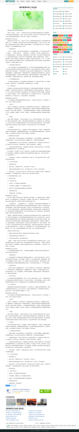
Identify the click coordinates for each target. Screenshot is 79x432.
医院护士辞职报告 (68, 23)
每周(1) (64, 40)
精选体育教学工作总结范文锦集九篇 (36, 416)
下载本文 (34, 9)
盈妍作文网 (30, 425)
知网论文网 (43, 425)
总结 (15, 385)
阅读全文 (31, 9)
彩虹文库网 (13, 427)
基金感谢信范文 (58, 61)
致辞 (56, 73)
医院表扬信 (67, 11)
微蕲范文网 (9, 427)
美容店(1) (70, 49)
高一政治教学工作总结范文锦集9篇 (13, 414)
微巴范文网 (38, 430)
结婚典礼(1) (55, 42)
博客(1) (54, 40)
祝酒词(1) (60, 40)
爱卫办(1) (55, 35)
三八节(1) (55, 47)
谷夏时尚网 (26, 425)
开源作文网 (21, 425)
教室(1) (66, 42)
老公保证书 (57, 23)
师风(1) (65, 47)
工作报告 (57, 71)
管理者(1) (61, 35)
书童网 (34, 425)
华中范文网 (38, 425)
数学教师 (8, 385)
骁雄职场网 (26, 427)
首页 (18, 1)
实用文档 (45, 1)
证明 (56, 69)
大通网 (60, 425)
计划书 (66, 73)
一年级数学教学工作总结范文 (45, 423)
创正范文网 (53, 427)
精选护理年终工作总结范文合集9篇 (16, 423)
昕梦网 (30, 427)
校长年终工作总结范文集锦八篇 (13, 410)
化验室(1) (61, 47)
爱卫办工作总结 (68, 18)
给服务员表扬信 (68, 21)
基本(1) (63, 37)
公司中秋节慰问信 (58, 25)
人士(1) (54, 44)
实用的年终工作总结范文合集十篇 (36, 420)
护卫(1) (59, 37)
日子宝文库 (64, 425)
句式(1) (54, 37)
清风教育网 (43, 427)
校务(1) (64, 44)
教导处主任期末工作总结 (11, 416)
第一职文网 (21, 427)
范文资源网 (69, 425)
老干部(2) (70, 44)
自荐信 (66, 69)
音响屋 (12, 425)
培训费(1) (64, 49)
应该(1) (65, 35)
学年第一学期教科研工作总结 (12, 420)
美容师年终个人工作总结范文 (35, 412)
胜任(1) (61, 51)
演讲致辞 (39, 1)
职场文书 (22, 1)
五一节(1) (69, 37)
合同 (65, 71)
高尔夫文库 (39, 427)
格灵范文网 (56, 425)
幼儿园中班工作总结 (33, 418)
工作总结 (18, 4)
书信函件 (28, 1)
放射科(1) (62, 42)
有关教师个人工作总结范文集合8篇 (13, 412)
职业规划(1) (55, 51)
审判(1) (54, 49)
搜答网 (17, 427)
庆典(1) (69, 40)
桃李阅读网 (52, 425)
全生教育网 (48, 427)
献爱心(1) (60, 44)
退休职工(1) (66, 51)
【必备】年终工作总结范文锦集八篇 (36, 414)
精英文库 (47, 425)
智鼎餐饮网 (34, 427)
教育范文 (33, 1)
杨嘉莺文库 (74, 425)
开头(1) (70, 35)
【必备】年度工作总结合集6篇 (35, 410)
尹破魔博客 (16, 425)
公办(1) (59, 49)
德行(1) (70, 47)
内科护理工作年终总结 (11, 418)
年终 (12, 385)
